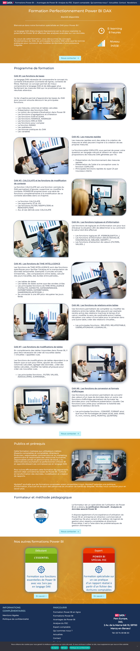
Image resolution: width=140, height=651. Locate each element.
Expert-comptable (81, 3)
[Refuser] (137, 646)
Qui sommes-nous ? (99, 3)
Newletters (132, 3)
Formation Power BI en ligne (67, 612)
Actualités (113, 3)
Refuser (64, 648)
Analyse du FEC (65, 3)
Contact (122, 3)
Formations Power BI (63, 616)
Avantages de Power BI (47, 3)
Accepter (55, 648)
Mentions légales (11, 615)
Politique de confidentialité (16, 619)
